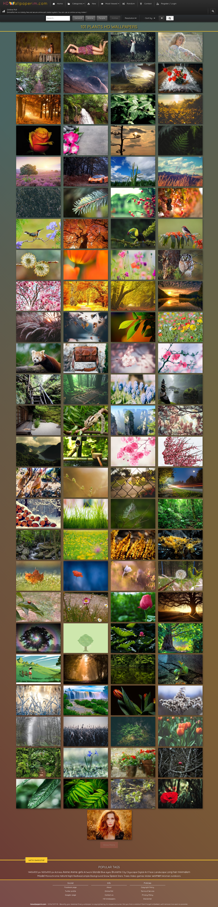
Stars (120, 876)
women (156, 876)
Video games (137, 876)
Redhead (78, 876)
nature (63, 875)
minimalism (184, 872)
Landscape (160, 872)
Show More (109, 844)
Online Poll (109, 891)
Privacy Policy (147, 895)
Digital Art (143, 872)
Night (70, 876)
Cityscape (131, 872)
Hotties (115, 18)
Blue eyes (106, 872)
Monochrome (52, 876)
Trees (127, 875)
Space (113, 875)
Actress (58, 872)
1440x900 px (34, 872)
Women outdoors (171, 876)
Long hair (172, 872)
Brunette (116, 872)
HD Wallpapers (109, 899)
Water (148, 876)
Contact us (109, 895)
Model (41, 875)
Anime (90, 18)
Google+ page (70, 895)
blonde (96, 872)
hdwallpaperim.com (38, 904)
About (109, 887)
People (102, 18)
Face (150, 872)
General (78, 18)
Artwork (88, 872)
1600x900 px (47, 872)
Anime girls (76, 872)
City (124, 872)
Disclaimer (147, 899)
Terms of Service (147, 891)
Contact (156, 904)
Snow (106, 876)
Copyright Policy (147, 887)
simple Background (93, 876)
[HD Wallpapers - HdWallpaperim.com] (25, 3)
